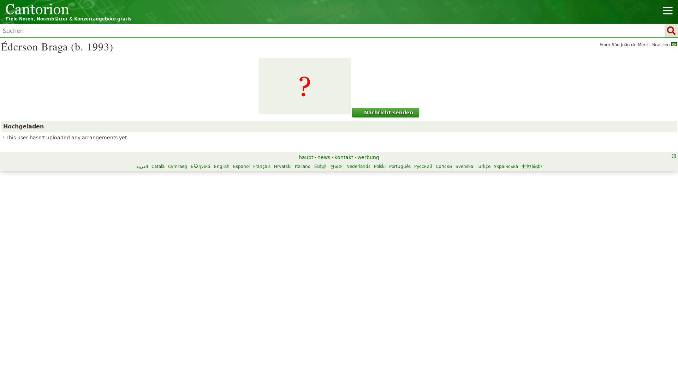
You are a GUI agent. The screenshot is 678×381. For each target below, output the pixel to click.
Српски (444, 166)
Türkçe (483, 166)
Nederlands (358, 166)
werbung (368, 157)
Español (241, 166)
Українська (506, 166)
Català (158, 166)
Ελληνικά (200, 166)
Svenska (464, 166)
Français (261, 166)
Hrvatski (282, 166)
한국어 (336, 166)
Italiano (302, 166)
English (222, 166)
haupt (306, 157)
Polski (380, 166)
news (323, 157)
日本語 (320, 166)
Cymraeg (177, 166)
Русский (423, 166)
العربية (142, 166)
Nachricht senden (388, 112)
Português (400, 166)
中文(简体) (532, 166)
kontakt (343, 157)
